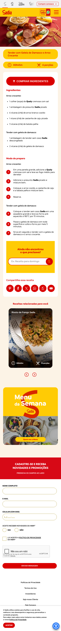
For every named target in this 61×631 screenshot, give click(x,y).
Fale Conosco (30, 605)
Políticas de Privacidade (30, 582)
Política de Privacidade (17, 620)
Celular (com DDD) (11, 512)
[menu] (56, 12)
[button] (27, 375)
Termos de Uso (30, 588)
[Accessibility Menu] (56, 626)
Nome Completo (10, 486)
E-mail (5, 499)
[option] (30, 338)
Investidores (30, 594)
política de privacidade (30, 538)
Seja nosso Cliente (30, 599)
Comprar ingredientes (32, 81)
